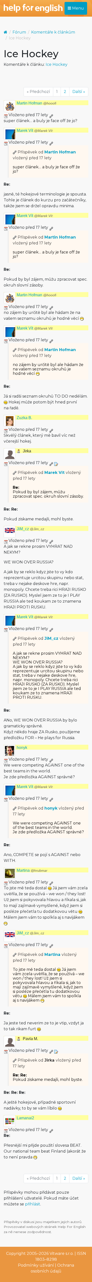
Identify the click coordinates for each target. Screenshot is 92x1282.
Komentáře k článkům (53, 32)
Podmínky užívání (36, 1265)
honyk (22, 747)
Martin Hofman (36, 103)
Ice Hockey (56, 64)
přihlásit (32, 1204)
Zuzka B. (24, 418)
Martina (32, 870)
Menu (77, 8)
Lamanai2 (25, 1118)
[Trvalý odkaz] (51, 115)
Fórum (19, 32)
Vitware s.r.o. (62, 1253)
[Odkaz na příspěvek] (15, 152)
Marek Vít (35, 130)
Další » (78, 91)
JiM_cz (30, 529)
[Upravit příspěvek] (56, 462)
